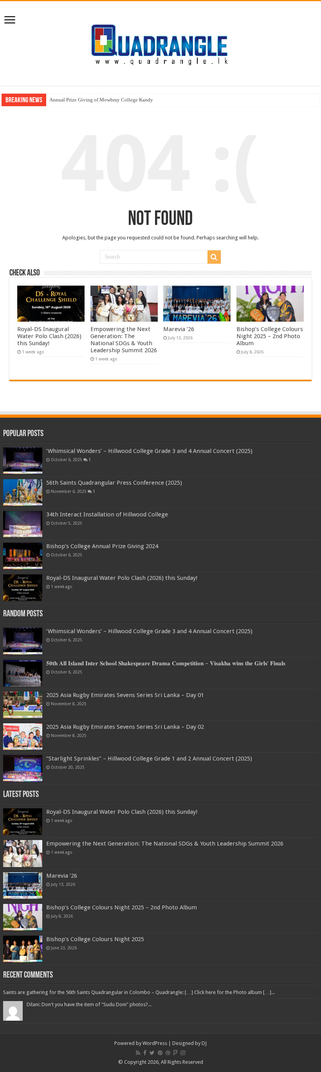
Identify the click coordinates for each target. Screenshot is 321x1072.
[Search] (214, 257)
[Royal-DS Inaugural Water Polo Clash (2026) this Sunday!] (22, 587)
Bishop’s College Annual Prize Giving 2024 (102, 546)
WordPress (154, 1043)
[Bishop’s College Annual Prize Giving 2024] (22, 556)
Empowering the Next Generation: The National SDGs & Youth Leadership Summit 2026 (123, 340)
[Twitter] (152, 1053)
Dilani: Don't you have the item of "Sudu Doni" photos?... (89, 1004)
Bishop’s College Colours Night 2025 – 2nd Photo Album (269, 336)
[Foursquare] (175, 1053)
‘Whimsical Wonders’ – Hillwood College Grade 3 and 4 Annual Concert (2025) (149, 451)
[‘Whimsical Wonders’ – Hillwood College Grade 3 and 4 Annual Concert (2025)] (22, 460)
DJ (204, 1043)
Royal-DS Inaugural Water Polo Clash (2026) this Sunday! (49, 336)
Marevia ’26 (178, 329)
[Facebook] (144, 1053)
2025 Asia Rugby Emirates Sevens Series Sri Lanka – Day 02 (125, 726)
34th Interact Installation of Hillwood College (107, 514)
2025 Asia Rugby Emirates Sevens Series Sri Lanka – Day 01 (125, 695)
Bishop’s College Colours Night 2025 (95, 939)
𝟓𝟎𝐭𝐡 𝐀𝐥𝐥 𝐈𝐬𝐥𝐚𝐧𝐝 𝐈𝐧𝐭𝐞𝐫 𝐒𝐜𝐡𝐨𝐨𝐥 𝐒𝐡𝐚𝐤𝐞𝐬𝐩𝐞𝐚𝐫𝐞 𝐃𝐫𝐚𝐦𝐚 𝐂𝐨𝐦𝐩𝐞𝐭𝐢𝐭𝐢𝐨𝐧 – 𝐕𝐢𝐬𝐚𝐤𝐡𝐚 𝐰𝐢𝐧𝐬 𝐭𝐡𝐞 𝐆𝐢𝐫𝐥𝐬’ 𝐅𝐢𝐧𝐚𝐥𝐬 (165, 663)
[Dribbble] (168, 1053)
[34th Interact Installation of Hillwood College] (22, 524)
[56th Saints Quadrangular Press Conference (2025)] (22, 492)
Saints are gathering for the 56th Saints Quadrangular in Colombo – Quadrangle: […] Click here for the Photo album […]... (139, 992)
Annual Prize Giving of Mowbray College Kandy (101, 100)
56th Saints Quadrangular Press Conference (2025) (114, 482)
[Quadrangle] (160, 42)
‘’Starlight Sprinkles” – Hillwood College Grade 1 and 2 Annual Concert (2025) (149, 758)
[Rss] (138, 1053)
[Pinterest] (160, 1053)
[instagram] (183, 1053)
